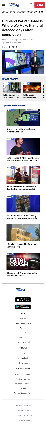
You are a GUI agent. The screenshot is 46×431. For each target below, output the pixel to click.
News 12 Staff (7, 40)
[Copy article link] (16, 47)
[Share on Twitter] (13, 47)
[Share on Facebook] (10, 47)
